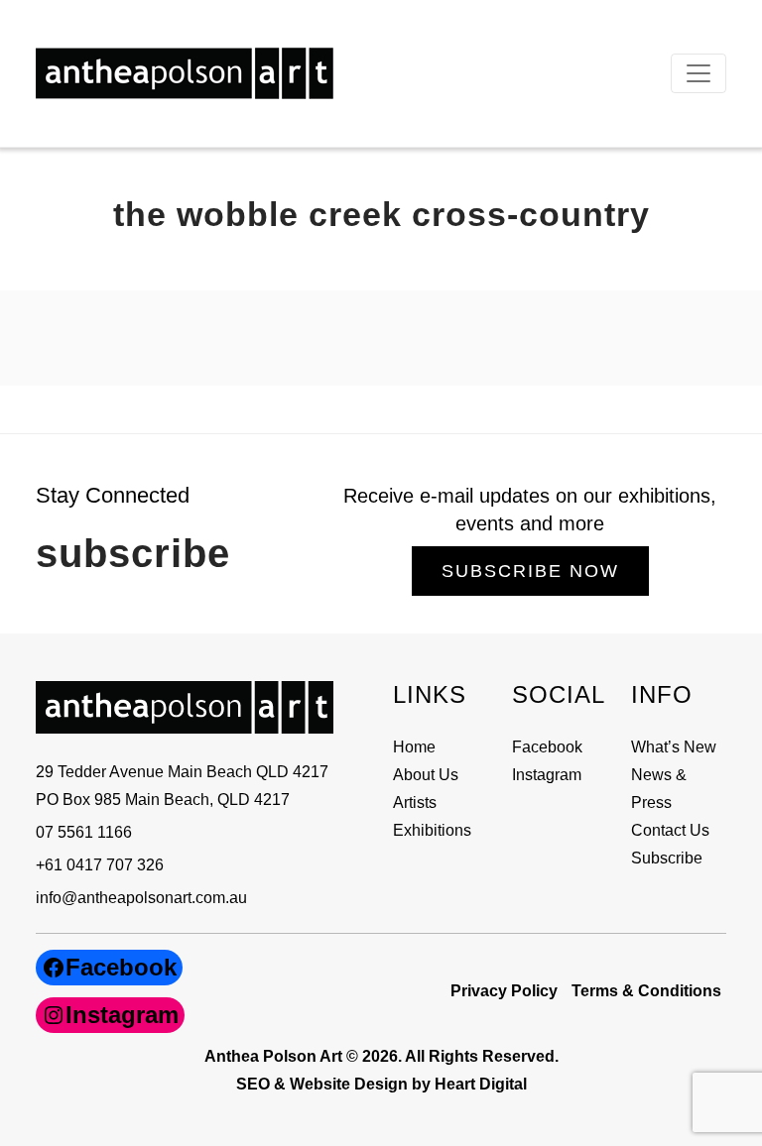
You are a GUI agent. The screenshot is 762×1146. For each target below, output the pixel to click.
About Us (425, 774)
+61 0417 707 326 (100, 865)
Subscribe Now (530, 571)
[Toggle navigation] (698, 73)
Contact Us (670, 830)
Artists (415, 802)
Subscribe (666, 858)
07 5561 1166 (84, 832)
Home (414, 747)
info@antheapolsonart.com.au (141, 897)
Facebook (547, 747)
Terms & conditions (646, 990)
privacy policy (504, 990)
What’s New (673, 747)
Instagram (546, 774)
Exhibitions (432, 830)
